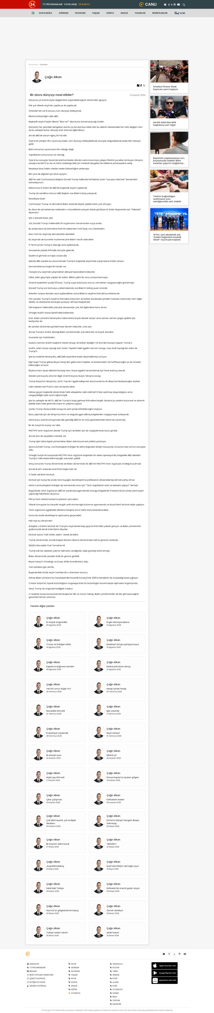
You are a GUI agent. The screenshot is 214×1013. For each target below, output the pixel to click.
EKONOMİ (80, 13)
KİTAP (115, 978)
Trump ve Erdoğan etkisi (58, 644)
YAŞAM (96, 13)
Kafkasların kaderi (115, 799)
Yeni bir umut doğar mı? (58, 688)
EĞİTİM (74, 989)
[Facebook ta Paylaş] (141, 85)
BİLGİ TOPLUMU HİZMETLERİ (41, 974)
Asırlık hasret (113, 932)
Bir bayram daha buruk (57, 843)
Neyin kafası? (113, 733)
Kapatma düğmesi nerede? (60, 666)
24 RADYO (84, 4)
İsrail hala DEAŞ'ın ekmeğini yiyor (123, 866)
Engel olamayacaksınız (118, 622)
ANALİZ (124, 13)
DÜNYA (110, 13)
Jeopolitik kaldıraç (55, 866)
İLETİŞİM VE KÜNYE (37, 982)
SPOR (73, 964)
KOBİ (115, 985)
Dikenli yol (111, 755)
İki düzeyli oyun (53, 755)
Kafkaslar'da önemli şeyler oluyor (123, 888)
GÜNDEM (63, 13)
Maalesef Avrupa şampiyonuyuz (123, 644)
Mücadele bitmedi (55, 710)
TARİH (115, 971)
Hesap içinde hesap (116, 688)
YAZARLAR (140, 13)
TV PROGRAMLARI (52, 4)
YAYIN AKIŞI (70, 4)
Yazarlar (44, 64)
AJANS (116, 982)
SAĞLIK (116, 993)
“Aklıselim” (112, 843)
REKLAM (33, 971)
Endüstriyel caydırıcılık (57, 733)
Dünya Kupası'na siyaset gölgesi (123, 777)
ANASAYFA (34, 964)
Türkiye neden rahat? (57, 932)
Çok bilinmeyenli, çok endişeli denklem (61, 822)
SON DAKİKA (45, 13)
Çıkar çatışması (54, 799)
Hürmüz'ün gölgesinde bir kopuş (62, 910)
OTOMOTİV (118, 989)
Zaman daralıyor (115, 910)
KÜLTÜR (116, 967)
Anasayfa (33, 64)
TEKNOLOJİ (117, 964)
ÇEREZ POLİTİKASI (37, 978)
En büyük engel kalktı (56, 622)
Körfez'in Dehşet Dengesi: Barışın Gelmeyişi (123, 822)
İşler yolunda (113, 710)
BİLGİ (115, 996)
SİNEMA (116, 974)
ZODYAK (116, 1000)
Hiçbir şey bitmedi (55, 777)
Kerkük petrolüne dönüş (118, 666)
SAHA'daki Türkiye (55, 888)
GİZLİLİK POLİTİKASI (38, 985)
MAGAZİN (117, 1004)
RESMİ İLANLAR (159, 13)
